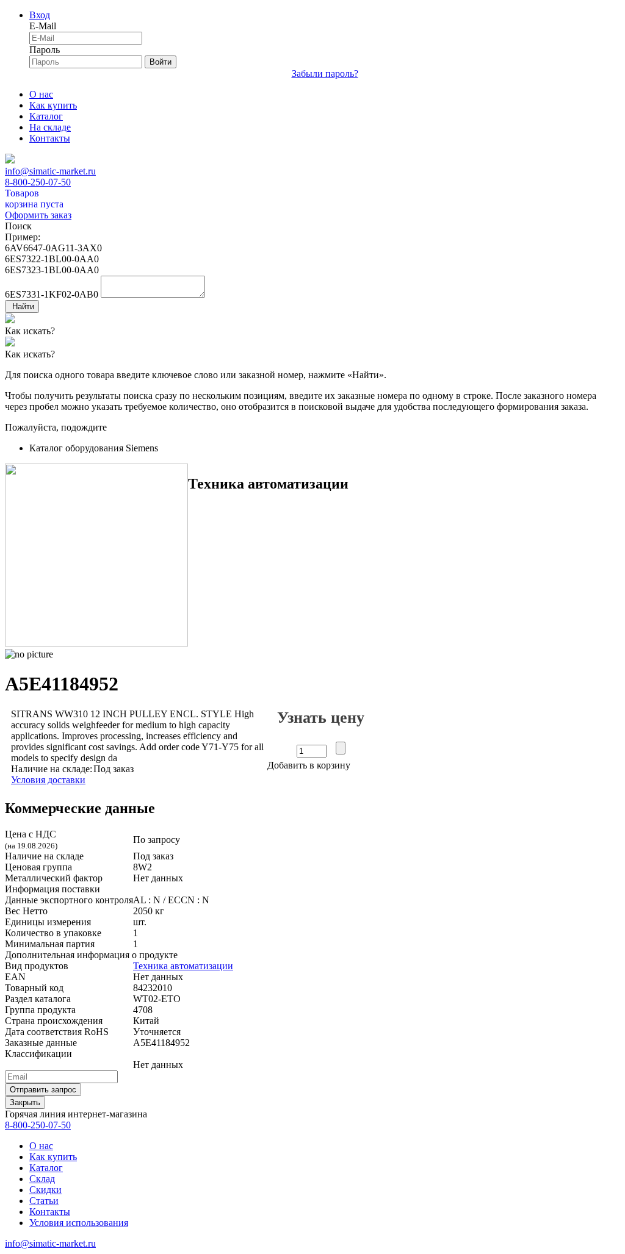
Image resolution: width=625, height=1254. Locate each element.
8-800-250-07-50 (38, 182)
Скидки (45, 1189)
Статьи (44, 1200)
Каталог (46, 116)
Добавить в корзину (308, 765)
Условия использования (78, 1222)
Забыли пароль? (325, 73)
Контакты (49, 138)
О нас (41, 94)
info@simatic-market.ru (50, 171)
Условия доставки (48, 780)
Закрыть (25, 1102)
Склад (42, 1178)
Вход (39, 15)
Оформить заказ (38, 215)
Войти (161, 61)
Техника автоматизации (183, 966)
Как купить (53, 105)
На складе (50, 127)
